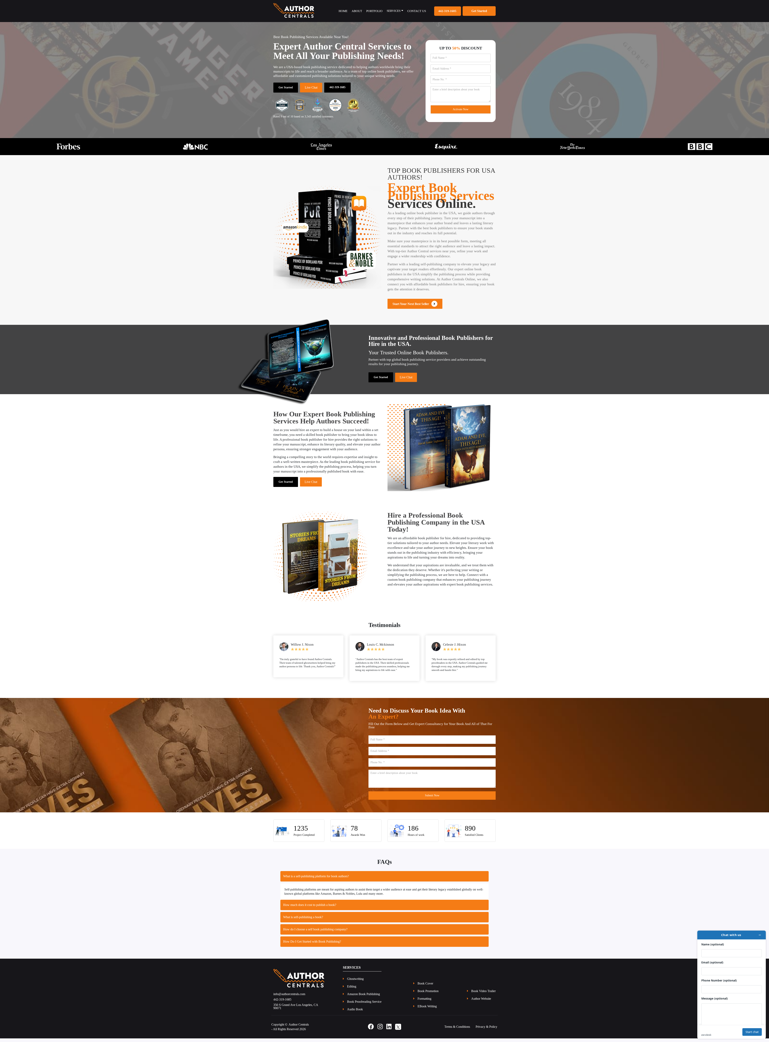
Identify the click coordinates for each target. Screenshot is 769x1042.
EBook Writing (427, 1010)
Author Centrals (299, 1028)
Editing (351, 990)
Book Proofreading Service (364, 1005)
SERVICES (394, 10)
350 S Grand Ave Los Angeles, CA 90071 (295, 1010)
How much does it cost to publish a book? (309, 908)
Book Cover (425, 987)
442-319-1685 (447, 11)
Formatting (424, 1002)
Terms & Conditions (457, 1030)
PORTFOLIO (374, 11)
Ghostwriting (355, 982)
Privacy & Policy (486, 1030)
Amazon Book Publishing (363, 997)
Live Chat (311, 87)
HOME (343, 11)
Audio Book (355, 1013)
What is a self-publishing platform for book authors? (316, 879)
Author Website (481, 1002)
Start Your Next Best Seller (412, 304)
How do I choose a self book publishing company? (315, 933)
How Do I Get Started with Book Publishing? (312, 945)
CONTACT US (416, 11)
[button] (57, 146)
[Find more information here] (731, 984)
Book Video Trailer (483, 994)
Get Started (286, 87)
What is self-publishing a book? (303, 920)
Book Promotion (428, 994)
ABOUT (357, 11)
